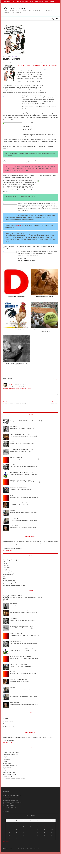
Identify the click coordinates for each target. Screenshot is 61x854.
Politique (14, 56)
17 (21, 225)
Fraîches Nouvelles (8, 574)
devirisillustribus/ (7, 571)
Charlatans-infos (7, 565)
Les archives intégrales (8, 805)
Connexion (18, 1)
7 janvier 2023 (12, 62)
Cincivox (5, 569)
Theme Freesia (21, 848)
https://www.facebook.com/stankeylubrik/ (20, 388)
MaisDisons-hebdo (15, 8)
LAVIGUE (5, 578)
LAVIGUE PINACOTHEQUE (10, 582)
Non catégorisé (7, 56)
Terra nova (18, 225)
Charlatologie (6, 567)
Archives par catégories (10, 807)
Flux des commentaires (37, 1)
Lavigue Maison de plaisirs (10, 580)
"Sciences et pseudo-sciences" (10, 561)
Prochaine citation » (8, 550)
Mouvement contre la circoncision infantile (14, 585)
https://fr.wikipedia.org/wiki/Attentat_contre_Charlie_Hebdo (37, 65)
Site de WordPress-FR (49, 1)
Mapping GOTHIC (7, 583)
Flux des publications (26, 1)
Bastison (5, 563)
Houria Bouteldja (27, 128)
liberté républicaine (29, 62)
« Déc (4, 841)
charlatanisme (22, 62)
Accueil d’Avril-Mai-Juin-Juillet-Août (12, 795)
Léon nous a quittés (7, 803)
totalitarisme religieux (38, 62)
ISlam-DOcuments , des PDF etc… (11, 800)
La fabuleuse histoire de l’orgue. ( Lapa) (12, 802)
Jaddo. (4, 576)
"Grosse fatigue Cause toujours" (11, 560)
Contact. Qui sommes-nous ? (10, 797)
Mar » (7, 841)
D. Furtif (5, 62)
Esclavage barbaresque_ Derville (11, 572)
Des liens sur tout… (7, 798)
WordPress (27, 848)
